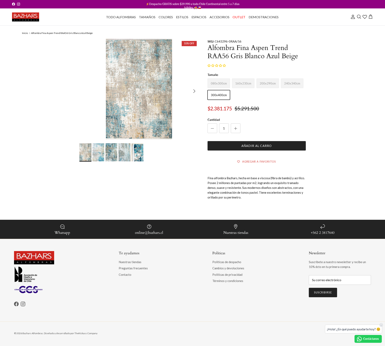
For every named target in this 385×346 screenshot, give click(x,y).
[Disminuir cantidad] (212, 128)
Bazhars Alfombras (32, 333)
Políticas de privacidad (227, 274)
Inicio (25, 33)
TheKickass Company (85, 333)
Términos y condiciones (227, 281)
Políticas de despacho (226, 262)
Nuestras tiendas (130, 262)
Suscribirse (323, 292)
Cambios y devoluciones (228, 268)
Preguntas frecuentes (133, 268)
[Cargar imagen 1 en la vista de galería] (139, 129)
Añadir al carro (256, 146)
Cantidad (214, 119)
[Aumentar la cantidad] (235, 128)
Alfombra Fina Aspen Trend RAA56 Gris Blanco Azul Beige (62, 33)
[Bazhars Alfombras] (25, 16)
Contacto (125, 274)
